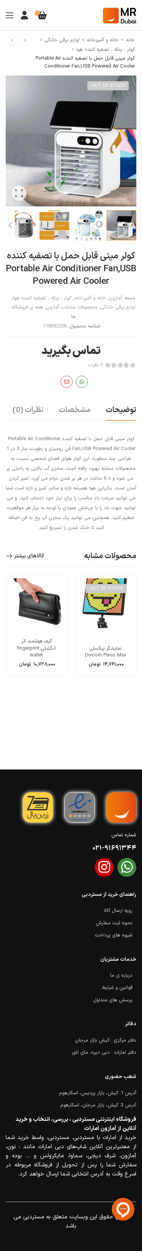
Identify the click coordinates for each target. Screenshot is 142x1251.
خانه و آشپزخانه (103, 40)
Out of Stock (108, 85)
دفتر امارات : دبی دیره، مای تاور (104, 1052)
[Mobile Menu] (9, 15)
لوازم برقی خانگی (62, 40)
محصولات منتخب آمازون (72, 307)
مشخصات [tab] (75, 410)
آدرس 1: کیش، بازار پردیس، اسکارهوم (97, 1093)
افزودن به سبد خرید (36, 667)
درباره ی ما (121, 975)
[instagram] (104, 867)
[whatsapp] (126, 867)
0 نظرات (95, 365)
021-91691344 (114, 848)
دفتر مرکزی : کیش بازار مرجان (105, 1040)
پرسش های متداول (113, 1000)
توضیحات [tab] (121, 410)
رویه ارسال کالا (118, 910)
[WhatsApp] (82, 382)
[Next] (10, 225)
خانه (130, 40)
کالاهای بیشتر (29, 556)
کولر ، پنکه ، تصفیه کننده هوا (105, 50)
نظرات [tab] (28, 410)
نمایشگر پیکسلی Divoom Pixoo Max (105, 652)
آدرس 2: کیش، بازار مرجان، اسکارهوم (98, 1105)
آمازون (115, 298)
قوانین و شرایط (117, 987)
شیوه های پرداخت (114, 935)
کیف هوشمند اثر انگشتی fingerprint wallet (36, 648)
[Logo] (119, 15)
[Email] (67, 382)
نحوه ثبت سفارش (114, 923)
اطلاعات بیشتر (105, 667)
